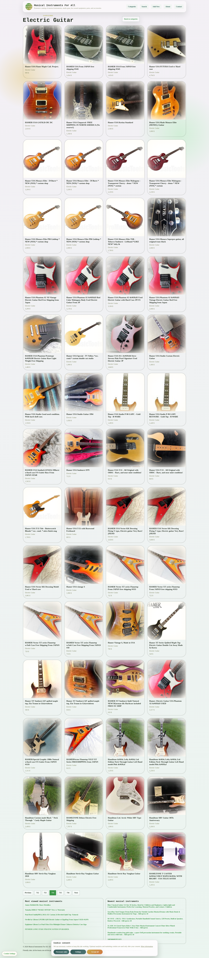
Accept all (95, 952)
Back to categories (131, 19)
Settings (78, 952)
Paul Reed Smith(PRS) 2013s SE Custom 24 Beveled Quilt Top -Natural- (51, 915)
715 (60, 893)
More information (147, 946)
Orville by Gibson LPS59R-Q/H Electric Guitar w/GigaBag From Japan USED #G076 (56, 919)
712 (37, 893)
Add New (156, 7)
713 (45, 893)
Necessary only (61, 952)
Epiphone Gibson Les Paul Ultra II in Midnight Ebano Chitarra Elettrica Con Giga (56, 924)
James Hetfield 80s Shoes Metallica (38, 905)
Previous (28, 893)
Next (76, 893)
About (167, 7)
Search (144, 7)
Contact (179, 7)
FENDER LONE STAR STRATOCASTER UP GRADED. (47, 929)
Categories (132, 7)
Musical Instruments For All (28, 6)
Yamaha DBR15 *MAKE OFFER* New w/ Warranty (45, 910)
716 (68, 893)
